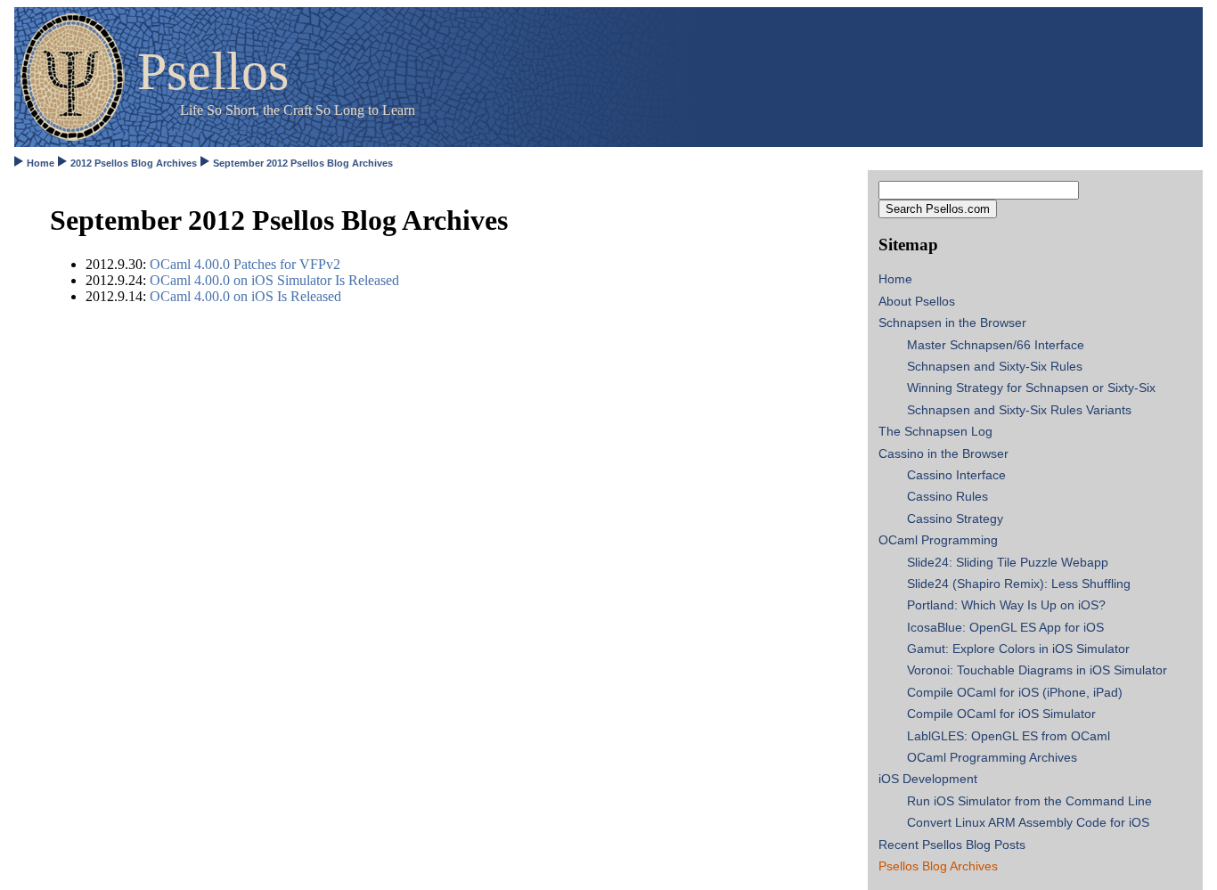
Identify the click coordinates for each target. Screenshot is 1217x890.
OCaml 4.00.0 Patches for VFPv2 (245, 264)
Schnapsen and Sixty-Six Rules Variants (1019, 410)
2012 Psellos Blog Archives (133, 163)
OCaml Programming (938, 540)
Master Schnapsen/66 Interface (995, 345)
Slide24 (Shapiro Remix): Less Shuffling (1019, 583)
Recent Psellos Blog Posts (951, 844)
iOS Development (927, 779)
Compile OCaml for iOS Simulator (1001, 713)
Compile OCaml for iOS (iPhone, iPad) (1015, 692)
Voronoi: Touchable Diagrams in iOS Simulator (1037, 670)
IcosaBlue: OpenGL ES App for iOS (1005, 627)
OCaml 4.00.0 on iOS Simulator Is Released (274, 280)
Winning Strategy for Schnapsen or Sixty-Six (1031, 387)
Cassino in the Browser (943, 453)
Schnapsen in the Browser (952, 322)
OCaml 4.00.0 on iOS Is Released (245, 296)
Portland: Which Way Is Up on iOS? (1006, 605)
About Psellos (916, 301)
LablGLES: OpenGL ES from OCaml (1008, 736)
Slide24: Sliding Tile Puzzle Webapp (1007, 562)
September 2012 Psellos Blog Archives (303, 163)
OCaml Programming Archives (992, 757)
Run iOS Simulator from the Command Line (1029, 801)
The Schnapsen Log (935, 431)
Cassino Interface (956, 475)
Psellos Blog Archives (938, 866)
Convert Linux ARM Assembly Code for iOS (1028, 822)
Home (40, 163)
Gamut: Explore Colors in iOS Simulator (1018, 648)
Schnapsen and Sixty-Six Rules (994, 366)
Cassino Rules (947, 496)
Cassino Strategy (955, 518)
